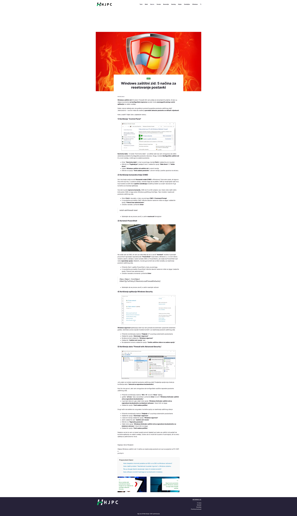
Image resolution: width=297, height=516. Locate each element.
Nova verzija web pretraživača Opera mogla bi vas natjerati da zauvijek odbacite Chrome (126, 485)
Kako (148, 78)
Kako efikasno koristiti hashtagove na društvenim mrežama (142, 472)
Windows (195, 4)
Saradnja (198, 507)
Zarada (159, 4)
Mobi (146, 4)
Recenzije (166, 4)
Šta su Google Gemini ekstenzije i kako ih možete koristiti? (142, 469)
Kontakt (199, 505)
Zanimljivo (187, 4)
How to (152, 4)
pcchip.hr (121, 453)
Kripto (180, 4)
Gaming (173, 4)
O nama (199, 503)
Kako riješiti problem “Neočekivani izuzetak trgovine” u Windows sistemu (147, 466)
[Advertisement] (148, 20)
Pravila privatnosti (196, 509)
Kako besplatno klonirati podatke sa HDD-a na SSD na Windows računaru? (147, 463)
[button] (200, 4)
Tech (141, 4)
